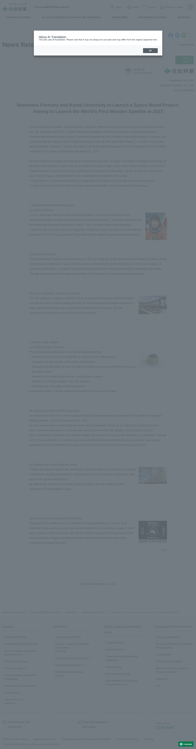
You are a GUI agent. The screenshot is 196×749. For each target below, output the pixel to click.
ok (150, 51)
